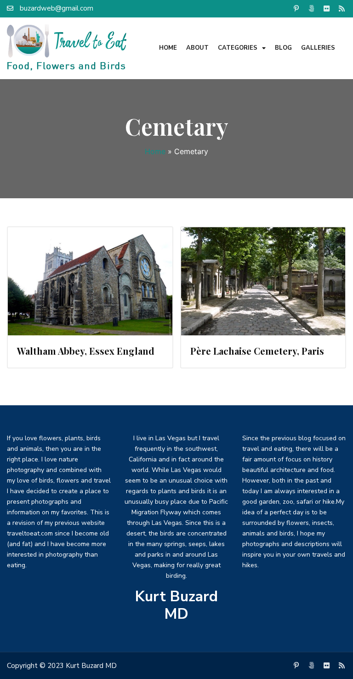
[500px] (311, 8)
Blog (283, 48)
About (197, 48)
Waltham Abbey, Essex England (85, 351)
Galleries (318, 48)
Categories (237, 48)
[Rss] (342, 8)
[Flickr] (327, 8)
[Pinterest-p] (296, 8)
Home (168, 48)
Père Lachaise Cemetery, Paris (257, 351)
